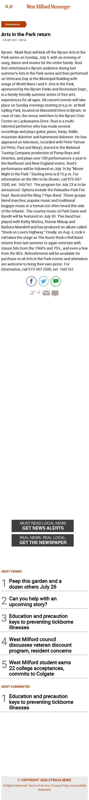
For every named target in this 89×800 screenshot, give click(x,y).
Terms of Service (39, 785)
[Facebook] (31, 281)
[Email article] (46, 297)
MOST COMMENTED (15, 686)
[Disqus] (44, 352)
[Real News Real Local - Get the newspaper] (50, 541)
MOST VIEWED (11, 571)
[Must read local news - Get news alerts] (50, 527)
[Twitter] (43, 281)
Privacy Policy (60, 785)
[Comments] (56, 281)
